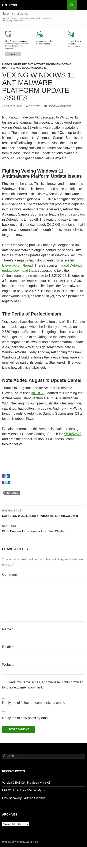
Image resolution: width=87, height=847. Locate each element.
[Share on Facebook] (3, 482)
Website (8, 664)
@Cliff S (37, 393)
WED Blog (22, 67)
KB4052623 (73, 434)
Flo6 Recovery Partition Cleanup (23, 798)
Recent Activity (33, 64)
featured (12, 492)
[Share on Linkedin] (8, 482)
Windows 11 (38, 67)
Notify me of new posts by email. (26, 718)
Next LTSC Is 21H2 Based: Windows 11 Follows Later (40, 513)
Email (7, 647)
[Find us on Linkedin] (8, 476)
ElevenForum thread (17, 265)
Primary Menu (82, 5)
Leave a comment (59, 106)
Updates (8, 67)
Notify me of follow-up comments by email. (33, 702)
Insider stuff (11, 64)
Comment (10, 574)
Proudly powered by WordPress (20, 841)
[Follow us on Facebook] (3, 476)
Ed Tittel (9, 5)
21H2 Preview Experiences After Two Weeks (33, 528)
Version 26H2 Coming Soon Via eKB (26, 782)
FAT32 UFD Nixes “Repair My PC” (25, 790)
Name (7, 629)
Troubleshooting (58, 64)
